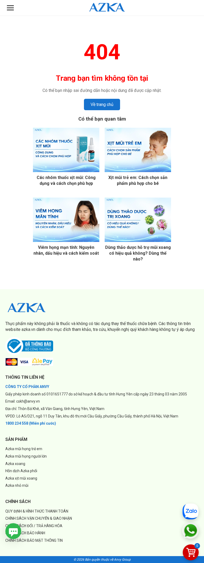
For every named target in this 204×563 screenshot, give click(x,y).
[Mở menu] (10, 8)
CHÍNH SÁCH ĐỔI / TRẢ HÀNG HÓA (33, 526)
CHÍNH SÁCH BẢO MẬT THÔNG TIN (34, 540)
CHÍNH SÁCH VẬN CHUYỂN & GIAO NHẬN (38, 518)
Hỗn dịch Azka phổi (21, 471)
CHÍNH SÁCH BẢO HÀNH (25, 533)
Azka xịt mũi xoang (21, 478)
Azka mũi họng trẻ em (23, 449)
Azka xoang (15, 464)
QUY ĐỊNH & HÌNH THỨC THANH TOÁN (36, 511)
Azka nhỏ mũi (16, 485)
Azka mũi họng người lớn (26, 456)
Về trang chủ (102, 104)
